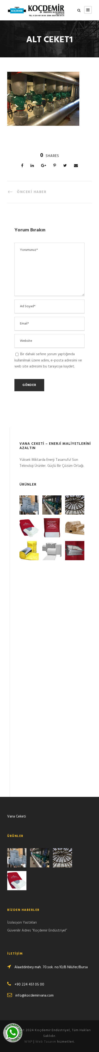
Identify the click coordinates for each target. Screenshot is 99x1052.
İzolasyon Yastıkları (22, 923)
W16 (28, 1042)
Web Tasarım (45, 1042)
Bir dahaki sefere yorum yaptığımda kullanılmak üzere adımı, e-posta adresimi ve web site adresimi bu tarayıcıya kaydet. (48, 360)
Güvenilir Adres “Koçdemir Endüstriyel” (37, 930)
